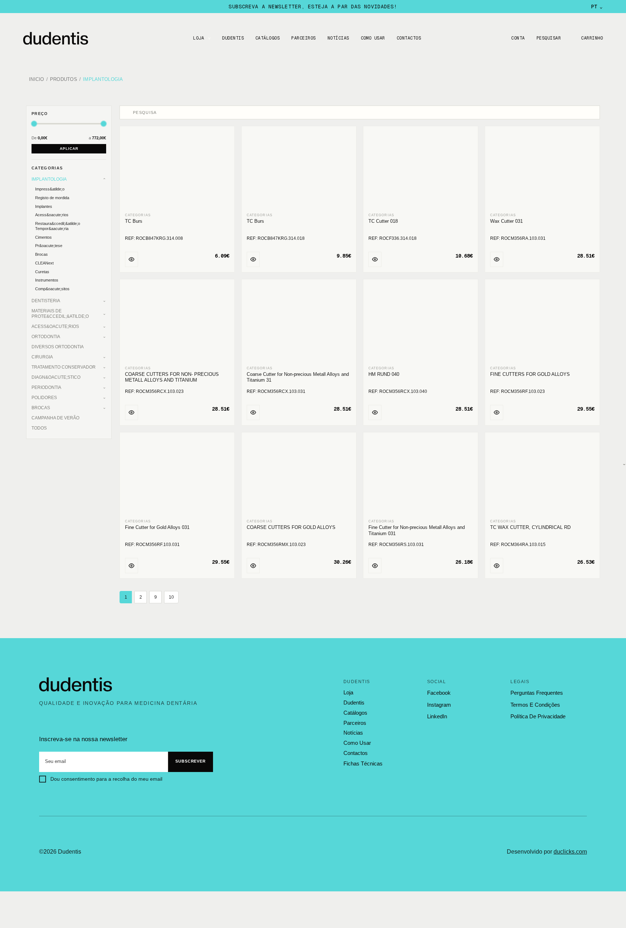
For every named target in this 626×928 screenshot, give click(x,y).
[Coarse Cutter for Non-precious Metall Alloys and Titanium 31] (299, 323)
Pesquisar (549, 38)
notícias (353, 733)
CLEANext (44, 263)
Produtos (63, 79)
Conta (518, 38)
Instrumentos (46, 280)
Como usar (373, 38)
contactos (355, 753)
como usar (357, 743)
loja (348, 692)
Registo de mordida (52, 198)
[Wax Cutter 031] (542, 170)
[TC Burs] (177, 170)
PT (597, 6)
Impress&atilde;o (49, 189)
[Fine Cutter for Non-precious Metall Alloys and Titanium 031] (420, 476)
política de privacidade (538, 716)
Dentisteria (46, 300)
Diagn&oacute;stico (56, 377)
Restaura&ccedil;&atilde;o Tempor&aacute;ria (57, 226)
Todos (39, 428)
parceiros (354, 723)
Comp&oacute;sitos (52, 289)
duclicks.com (570, 852)
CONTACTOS (409, 38)
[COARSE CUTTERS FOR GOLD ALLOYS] (299, 476)
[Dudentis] (75, 684)
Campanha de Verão (55, 417)
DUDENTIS (233, 38)
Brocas (41, 254)
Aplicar (69, 149)
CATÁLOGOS (267, 38)
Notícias (338, 38)
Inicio (36, 79)
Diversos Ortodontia (58, 346)
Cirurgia (42, 357)
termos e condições (535, 705)
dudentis (353, 703)
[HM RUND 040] (420, 323)
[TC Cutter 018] (420, 170)
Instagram (439, 705)
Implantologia (103, 79)
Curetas (42, 272)
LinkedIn (437, 716)
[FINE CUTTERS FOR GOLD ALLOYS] (542, 323)
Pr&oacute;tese (48, 245)
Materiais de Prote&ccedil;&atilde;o (60, 313)
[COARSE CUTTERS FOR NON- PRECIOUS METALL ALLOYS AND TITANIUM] (177, 323)
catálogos (355, 713)
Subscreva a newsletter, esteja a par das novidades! (313, 6)
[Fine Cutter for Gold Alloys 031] (177, 476)
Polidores (44, 397)
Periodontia (46, 387)
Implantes (43, 206)
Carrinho (592, 38)
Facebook (439, 693)
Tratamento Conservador (64, 367)
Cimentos (43, 237)
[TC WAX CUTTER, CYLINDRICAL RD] (542, 476)
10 (171, 597)
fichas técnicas (363, 763)
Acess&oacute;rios (51, 215)
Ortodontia (46, 336)
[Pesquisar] (127, 112)
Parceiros (303, 38)
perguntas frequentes (536, 693)
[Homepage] (63, 38)
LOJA (198, 38)
